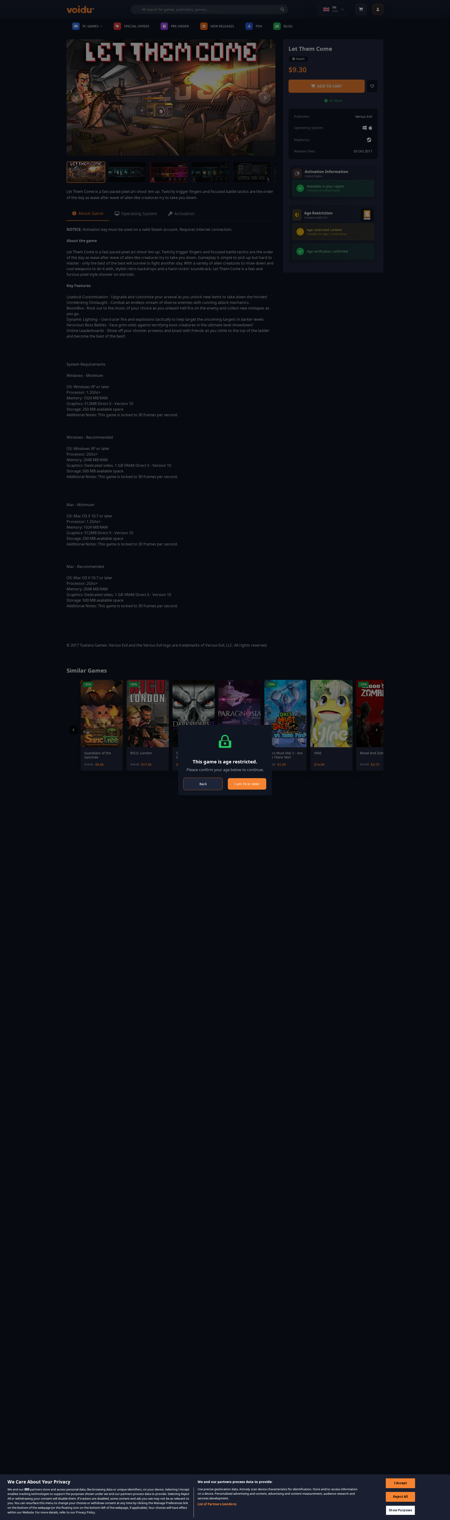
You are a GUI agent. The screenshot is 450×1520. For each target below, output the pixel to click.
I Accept (400, 1483)
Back (203, 784)
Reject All (400, 1496)
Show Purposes (400, 1510)
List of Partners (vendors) (217, 1504)
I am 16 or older (247, 784)
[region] (225, 1497)
